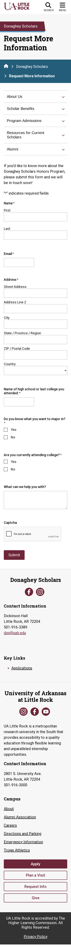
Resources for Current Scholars (25, 135)
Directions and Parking (22, 833)
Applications (21, 668)
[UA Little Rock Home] (6, 66)
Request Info (35, 886)
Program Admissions (24, 121)
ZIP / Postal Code (17, 349)
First (7, 210)
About (9, 808)
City (7, 318)
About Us (14, 96)
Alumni (12, 149)
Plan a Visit (35, 875)
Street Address (15, 287)
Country (10, 364)
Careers (10, 825)
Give (35, 898)
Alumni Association (20, 817)
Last (7, 229)
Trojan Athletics (17, 850)
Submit (14, 555)
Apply (35, 864)
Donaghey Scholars (32, 66)
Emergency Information (23, 842)
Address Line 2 (15, 302)
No (13, 437)
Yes (13, 430)
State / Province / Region (22, 333)
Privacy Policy (35, 936)
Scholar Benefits (20, 109)
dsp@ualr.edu (15, 633)
